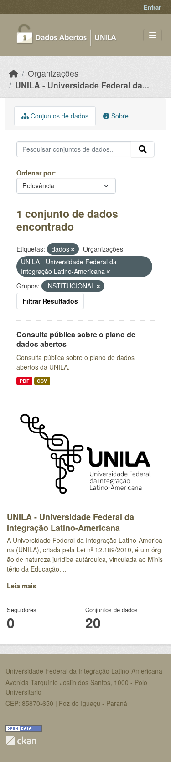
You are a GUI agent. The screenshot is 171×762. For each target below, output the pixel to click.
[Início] (13, 73)
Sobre (119, 115)
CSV (42, 380)
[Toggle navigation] (152, 35)
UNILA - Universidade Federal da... (82, 85)
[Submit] (143, 149)
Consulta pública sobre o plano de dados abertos (75, 339)
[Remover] (72, 249)
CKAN (20, 741)
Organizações (53, 73)
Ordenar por (35, 172)
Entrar (152, 7)
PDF (24, 380)
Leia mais (21, 585)
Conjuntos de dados (58, 115)
